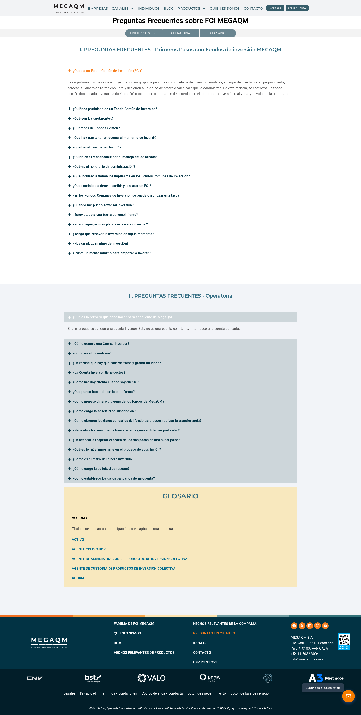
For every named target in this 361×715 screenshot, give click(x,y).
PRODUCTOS (189, 8)
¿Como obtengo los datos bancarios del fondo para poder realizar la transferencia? (137, 421)
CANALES (120, 8)
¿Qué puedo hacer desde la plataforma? (104, 392)
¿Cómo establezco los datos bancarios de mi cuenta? (114, 478)
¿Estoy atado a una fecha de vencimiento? (105, 215)
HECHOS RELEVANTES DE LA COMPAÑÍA (225, 624)
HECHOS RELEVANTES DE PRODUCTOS (144, 653)
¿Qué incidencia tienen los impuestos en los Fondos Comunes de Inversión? (131, 176)
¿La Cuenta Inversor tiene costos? (99, 373)
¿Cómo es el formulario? (92, 353)
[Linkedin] (309, 625)
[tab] (180, 518)
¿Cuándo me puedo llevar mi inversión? (103, 205)
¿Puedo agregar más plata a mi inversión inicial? (110, 224)
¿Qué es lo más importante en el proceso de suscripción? (117, 450)
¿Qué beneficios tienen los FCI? (97, 147)
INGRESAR (275, 8)
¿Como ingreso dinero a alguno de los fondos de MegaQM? (118, 401)
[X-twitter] (302, 625)
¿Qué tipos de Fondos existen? (96, 128)
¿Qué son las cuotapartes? (93, 118)
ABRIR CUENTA (297, 8)
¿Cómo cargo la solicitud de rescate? (101, 469)
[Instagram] (317, 625)
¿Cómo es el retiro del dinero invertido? (103, 459)
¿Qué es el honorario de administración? (104, 167)
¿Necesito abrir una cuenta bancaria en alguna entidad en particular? (126, 430)
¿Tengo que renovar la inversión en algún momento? (113, 234)
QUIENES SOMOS (225, 8)
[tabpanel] (180, 548)
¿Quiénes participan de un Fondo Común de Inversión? (115, 109)
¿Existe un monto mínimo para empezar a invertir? (112, 253)
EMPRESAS (98, 8)
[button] (180, 71)
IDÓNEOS (200, 643)
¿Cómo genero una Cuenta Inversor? (101, 344)
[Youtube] (325, 625)
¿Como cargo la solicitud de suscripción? (104, 411)
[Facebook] (294, 625)
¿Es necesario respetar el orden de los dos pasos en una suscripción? (126, 440)
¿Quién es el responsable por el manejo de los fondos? (115, 157)
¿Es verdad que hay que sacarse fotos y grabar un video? (117, 363)
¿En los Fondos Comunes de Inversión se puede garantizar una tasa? (126, 195)
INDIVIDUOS (149, 8)
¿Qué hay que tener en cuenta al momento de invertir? (115, 138)
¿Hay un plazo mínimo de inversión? (100, 244)
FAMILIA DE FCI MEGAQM (134, 624)
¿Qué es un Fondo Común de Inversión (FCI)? (108, 71)
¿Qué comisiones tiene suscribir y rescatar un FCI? (112, 186)
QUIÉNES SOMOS (127, 633)
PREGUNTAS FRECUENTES (214, 633)
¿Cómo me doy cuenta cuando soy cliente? (106, 382)
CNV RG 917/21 (205, 662)
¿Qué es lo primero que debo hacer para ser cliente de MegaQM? (123, 317)
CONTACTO (253, 8)
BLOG (169, 8)
